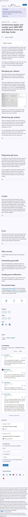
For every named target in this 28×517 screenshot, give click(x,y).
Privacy (23, 513)
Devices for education (8, 495)
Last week (4, 50)
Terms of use (9, 514)
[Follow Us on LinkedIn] (10, 475)
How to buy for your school (16, 496)
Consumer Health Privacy (5, 513)
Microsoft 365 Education (5, 496)
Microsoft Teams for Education (20, 495)
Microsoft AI (2, 501)
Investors (21, 508)
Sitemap (12, 513)
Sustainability (13, 510)
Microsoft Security (9, 501)
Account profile (19, 491)
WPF (9, 312)
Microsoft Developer (13, 504)
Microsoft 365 (22, 501)
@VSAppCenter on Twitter (9, 290)
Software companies (9, 507)
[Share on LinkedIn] (10, 325)
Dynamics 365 (16, 501)
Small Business (3, 504)
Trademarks (14, 514)
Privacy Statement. (6, 461)
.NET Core (4, 312)
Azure (7, 504)
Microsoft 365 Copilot (22, 502)
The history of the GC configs (10, 426)
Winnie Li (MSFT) (9, 37)
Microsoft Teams (14, 502)
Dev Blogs (4, 6)
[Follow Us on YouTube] (13, 475)
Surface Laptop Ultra (15, 488)
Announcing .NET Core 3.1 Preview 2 (11, 436)
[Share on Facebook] (3, 325)
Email (4, 448)
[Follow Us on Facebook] (3, 475)
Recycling (25, 514)
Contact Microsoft (18, 513)
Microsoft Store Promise (10, 494)
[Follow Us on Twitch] (17, 475)
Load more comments (14, 415)
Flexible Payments (19, 494)
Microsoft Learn (21, 504)
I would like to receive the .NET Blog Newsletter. (12, 460)
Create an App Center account (9, 288)
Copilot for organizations (9, 489)
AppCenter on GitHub (18, 291)
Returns (14, 492)
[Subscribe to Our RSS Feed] (3, 479)
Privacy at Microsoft (15, 508)
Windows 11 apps (12, 491)
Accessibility (8, 510)
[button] (14, 106)
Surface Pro (2, 488)
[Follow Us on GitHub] (20, 475)
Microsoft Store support (8, 492)
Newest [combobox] (20, 351)
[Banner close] (24, 9)
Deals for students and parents (17, 498)
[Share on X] (6, 325)
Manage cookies (3, 514)
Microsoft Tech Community (15, 505)
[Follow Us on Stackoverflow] (23, 475)
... (20, 6)
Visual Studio (16, 507)
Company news (7, 508)
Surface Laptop (8, 488)
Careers (21, 507)
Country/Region (6, 454)
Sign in (24, 4)
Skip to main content (4, 0)
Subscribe (6, 465)
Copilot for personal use (19, 489)
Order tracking (20, 492)
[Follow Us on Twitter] (7, 475)
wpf (9, 318)
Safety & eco (20, 514)
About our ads (3, 516)
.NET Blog (10, 6)
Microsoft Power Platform (5, 502)
